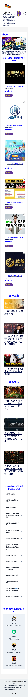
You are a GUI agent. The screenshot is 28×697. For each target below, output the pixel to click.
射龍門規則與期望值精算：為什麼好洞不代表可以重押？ (13, 404)
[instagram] (18, 693)
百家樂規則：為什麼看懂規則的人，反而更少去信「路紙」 (13, 437)
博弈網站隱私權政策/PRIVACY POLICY (14, 687)
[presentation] (14, 304)
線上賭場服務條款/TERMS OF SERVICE (15, 685)
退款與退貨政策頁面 (10, 689)
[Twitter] (12, 693)
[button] (19, 14)
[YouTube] (15, 693)
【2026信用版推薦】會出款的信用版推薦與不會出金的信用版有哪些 (13, 340)
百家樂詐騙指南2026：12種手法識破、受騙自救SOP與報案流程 (13, 469)
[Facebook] (9, 693)
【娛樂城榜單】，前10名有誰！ (13, 312)
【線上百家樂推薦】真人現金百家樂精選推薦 (13, 371)
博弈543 (7, 12)
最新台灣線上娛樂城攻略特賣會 (14, 59)
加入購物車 (9, 95)
